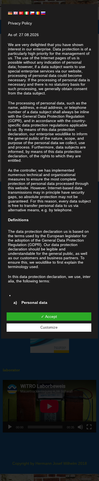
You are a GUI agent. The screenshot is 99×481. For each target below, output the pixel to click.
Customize (48, 327)
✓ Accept (49, 316)
